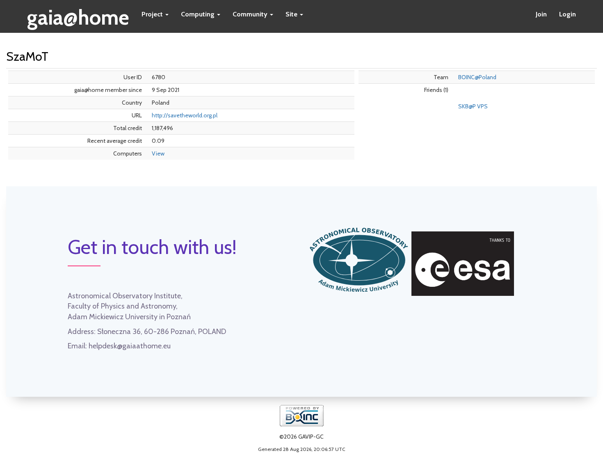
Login (567, 14)
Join (541, 14)
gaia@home (78, 15)
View (158, 153)
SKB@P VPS (473, 106)
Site (292, 14)
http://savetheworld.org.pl (184, 115)
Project (153, 14)
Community (251, 14)
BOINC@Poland (477, 77)
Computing (198, 14)
